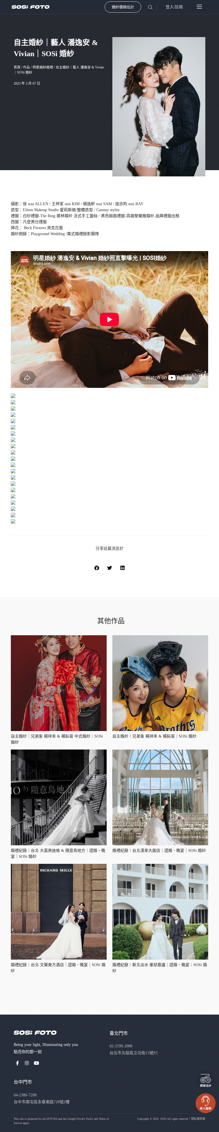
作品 (26, 67)
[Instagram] (27, 1063)
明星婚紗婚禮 (43, 67)
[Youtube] (36, 1063)
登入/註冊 (174, 7)
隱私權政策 (198, 1118)
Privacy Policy (84, 1118)
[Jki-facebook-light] (17, 1063)
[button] (96, 567)
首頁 (17, 67)
